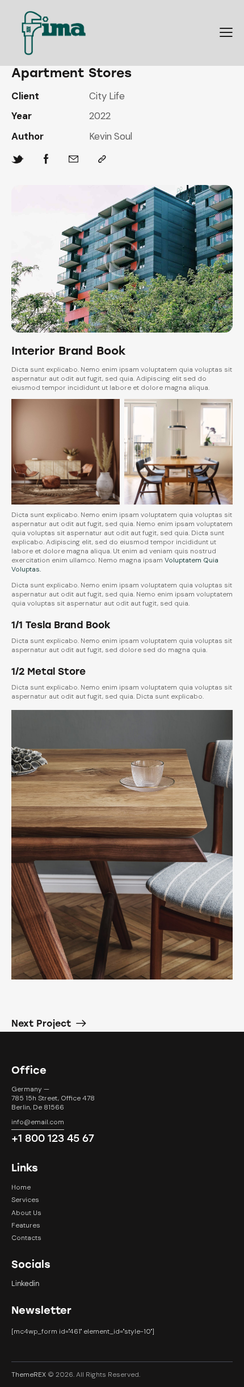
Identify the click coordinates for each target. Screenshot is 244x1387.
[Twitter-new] (17, 159)
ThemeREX (28, 1374)
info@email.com (37, 1122)
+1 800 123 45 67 (52, 1138)
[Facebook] (46, 159)
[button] (226, 33)
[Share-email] (73, 159)
